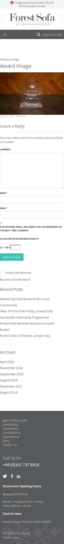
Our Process (11, 428)
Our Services (11, 424)
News (6, 441)
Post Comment (12, 257)
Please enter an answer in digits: (19, 238)
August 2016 (8, 392)
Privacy (26, 533)
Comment (5, 149)
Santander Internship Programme (24, 317)
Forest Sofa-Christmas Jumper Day (25, 335)
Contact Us (10, 445)
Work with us (11, 437)
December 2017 (11, 386)
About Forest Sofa (14, 420)
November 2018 (11, 368)
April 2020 (7, 361)
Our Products (12, 432)
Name (3, 193)
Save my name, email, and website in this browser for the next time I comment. (31, 228)
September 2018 (11, 374)
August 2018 (8, 380)
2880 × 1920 (21, 116)
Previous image (9, 59)
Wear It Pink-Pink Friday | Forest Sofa (26, 311)
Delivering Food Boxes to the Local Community (24, 302)
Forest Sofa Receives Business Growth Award (27, 326)
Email (4, 208)
